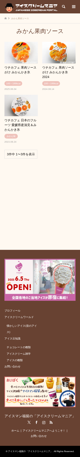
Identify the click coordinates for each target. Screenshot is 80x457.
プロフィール (12, 310)
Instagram (43, 422)
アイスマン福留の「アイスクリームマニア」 (40, 416)
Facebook (36, 422)
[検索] (63, 6)
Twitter (29, 422)
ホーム (15, 430)
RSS (51, 422)
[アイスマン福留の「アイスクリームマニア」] (32, 6)
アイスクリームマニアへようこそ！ (44, 430)
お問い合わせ (12, 366)
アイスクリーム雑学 (19, 353)
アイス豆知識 (12, 338)
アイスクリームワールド (19, 317)
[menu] (73, 6)
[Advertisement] (40, 202)
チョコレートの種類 (19, 347)
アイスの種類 (15, 360)
